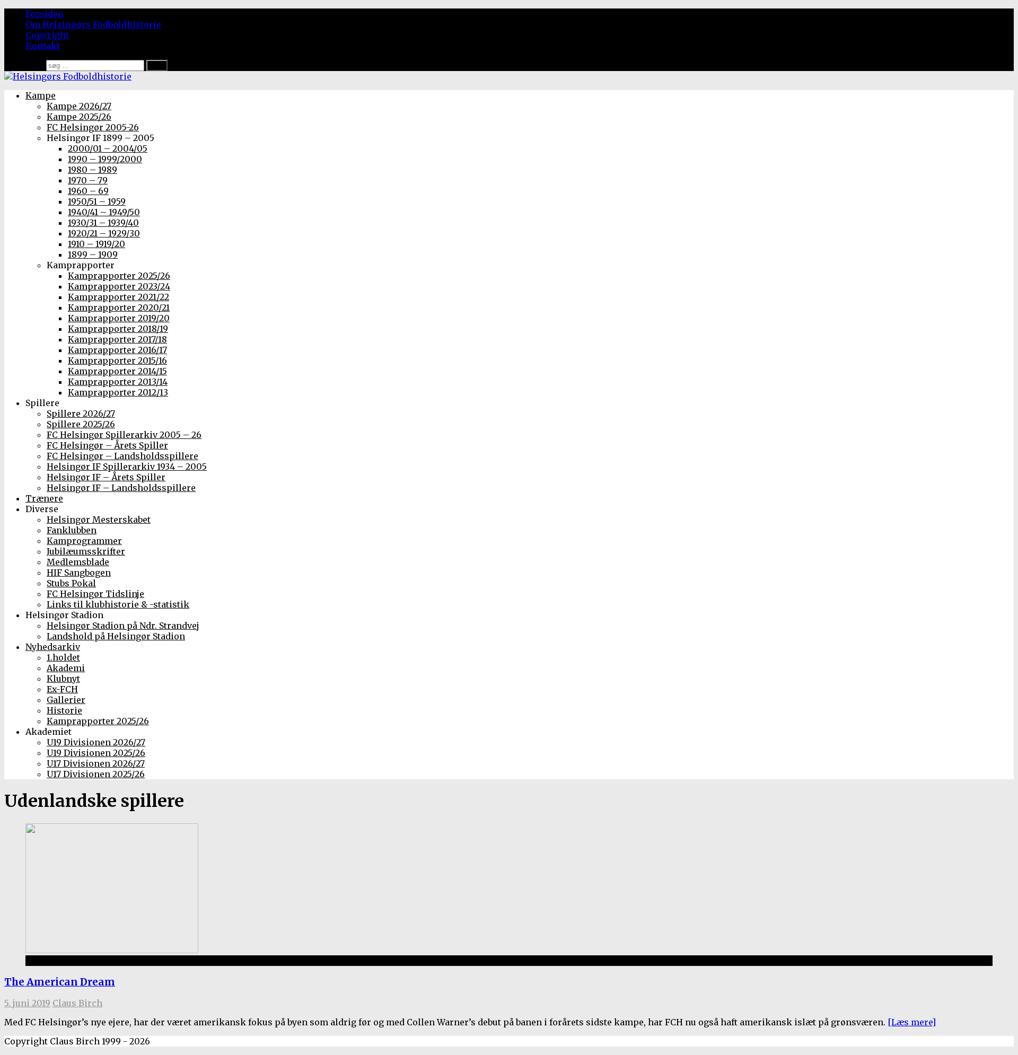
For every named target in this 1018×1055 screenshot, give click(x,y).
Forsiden (44, 13)
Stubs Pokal (71, 583)
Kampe (40, 95)
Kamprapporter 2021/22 (118, 297)
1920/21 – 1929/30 (104, 233)
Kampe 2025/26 (79, 116)
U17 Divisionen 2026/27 (96, 763)
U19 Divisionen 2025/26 (96, 753)
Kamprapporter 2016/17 (117, 350)
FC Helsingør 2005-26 (93, 127)
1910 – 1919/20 (96, 244)
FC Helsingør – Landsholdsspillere (122, 456)
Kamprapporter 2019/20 (119, 318)
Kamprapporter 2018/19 (118, 328)
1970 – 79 (88, 180)
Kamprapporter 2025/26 (119, 275)
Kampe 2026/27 (79, 106)
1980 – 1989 (92, 169)
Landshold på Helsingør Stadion (116, 636)
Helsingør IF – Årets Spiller (106, 477)
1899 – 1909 (93, 254)
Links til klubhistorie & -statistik (118, 604)
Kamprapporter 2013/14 (118, 381)
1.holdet (63, 657)
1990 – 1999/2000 (105, 159)
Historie (64, 710)
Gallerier (66, 699)
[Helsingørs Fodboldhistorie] (67, 76)
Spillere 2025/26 (81, 424)
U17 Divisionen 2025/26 (96, 774)
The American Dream (59, 982)
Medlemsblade (78, 562)
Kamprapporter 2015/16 (117, 360)
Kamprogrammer (84, 540)
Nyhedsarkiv (52, 646)
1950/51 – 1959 (97, 201)
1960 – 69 (88, 191)
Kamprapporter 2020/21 (119, 307)
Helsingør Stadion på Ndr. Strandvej (123, 625)
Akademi (66, 668)
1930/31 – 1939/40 (103, 222)
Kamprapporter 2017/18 (117, 339)
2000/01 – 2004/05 (107, 148)
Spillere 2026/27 (81, 413)
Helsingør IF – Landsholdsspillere (121, 487)
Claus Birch (77, 1003)
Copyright (47, 35)
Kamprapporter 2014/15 (117, 371)
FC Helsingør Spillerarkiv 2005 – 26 (124, 434)
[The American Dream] (111, 950)
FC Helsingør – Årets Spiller (107, 445)
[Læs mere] (912, 1022)
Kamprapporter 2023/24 (119, 286)
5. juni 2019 (27, 1003)
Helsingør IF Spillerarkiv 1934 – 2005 (127, 466)
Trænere (44, 498)
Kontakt (42, 45)
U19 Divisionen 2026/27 (96, 742)
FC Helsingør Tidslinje (95, 593)
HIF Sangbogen (79, 572)
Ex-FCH (62, 689)
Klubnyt (63, 678)
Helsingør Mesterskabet (99, 519)
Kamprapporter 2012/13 (118, 392)
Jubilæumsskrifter (86, 551)
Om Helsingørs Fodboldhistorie (93, 24)
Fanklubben (71, 530)
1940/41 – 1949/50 (104, 212)
